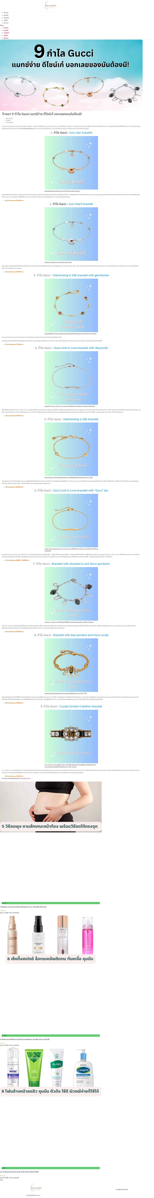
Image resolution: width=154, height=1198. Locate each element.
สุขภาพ (6, 23)
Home (6, 12)
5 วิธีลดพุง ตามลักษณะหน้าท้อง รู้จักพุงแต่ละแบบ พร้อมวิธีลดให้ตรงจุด (23, 907)
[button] (51, 25)
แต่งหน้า (6, 18)
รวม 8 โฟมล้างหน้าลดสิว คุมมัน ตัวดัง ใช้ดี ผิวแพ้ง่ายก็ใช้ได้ (19, 1172)
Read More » (3, 910)
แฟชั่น (6, 20)
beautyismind (25, 778)
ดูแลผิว (6, 15)
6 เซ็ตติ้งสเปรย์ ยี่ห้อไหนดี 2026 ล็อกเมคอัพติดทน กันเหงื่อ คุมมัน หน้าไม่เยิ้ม (25, 1039)
